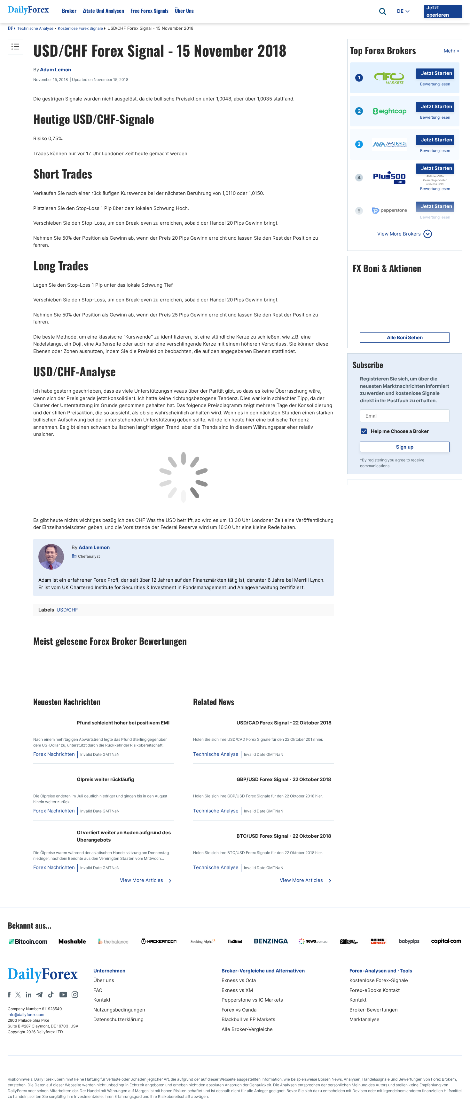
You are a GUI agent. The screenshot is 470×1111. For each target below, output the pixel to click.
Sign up (404, 446)
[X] (18, 994)
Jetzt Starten (436, 73)
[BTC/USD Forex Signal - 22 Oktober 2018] (212, 829)
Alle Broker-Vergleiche (247, 1029)
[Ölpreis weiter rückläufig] (52, 772)
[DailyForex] (43, 975)
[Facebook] (9, 994)
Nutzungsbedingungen (119, 1010)
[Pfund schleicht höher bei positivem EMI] (52, 716)
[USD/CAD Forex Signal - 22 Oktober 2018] (212, 716)
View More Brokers (399, 234)
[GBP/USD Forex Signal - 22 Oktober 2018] (212, 772)
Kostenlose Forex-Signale (378, 980)
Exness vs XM (237, 990)
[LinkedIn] (28, 994)
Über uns (184, 10)
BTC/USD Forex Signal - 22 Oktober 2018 (284, 836)
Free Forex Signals (149, 10)
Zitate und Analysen (103, 10)
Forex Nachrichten (54, 754)
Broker (69, 10)
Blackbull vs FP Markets (248, 1019)
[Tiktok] (51, 994)
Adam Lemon (94, 547)
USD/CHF (67, 610)
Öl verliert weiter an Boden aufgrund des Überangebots (124, 836)
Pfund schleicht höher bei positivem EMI (123, 723)
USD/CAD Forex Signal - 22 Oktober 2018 (284, 723)
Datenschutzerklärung (118, 1019)
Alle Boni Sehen (405, 337)
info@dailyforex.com (26, 1014)
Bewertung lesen (435, 84)
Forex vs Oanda (239, 1010)
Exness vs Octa (239, 980)
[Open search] (383, 11)
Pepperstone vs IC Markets (252, 1000)
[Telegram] (39, 994)
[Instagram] (75, 994)
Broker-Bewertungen (373, 1010)
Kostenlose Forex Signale (80, 28)
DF (10, 29)
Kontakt (101, 1000)
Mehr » (451, 51)
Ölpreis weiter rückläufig (105, 779)
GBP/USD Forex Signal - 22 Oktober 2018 (284, 779)
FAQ (97, 990)
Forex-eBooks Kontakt (374, 990)
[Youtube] (63, 994)
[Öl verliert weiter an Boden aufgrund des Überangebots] (52, 829)
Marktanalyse (364, 1019)
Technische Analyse (35, 28)
